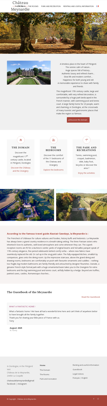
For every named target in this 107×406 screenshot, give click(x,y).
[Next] (101, 205)
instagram (22, 383)
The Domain (45, 370)
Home (42, 365)
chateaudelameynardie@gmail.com (23, 380)
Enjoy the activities (86, 173)
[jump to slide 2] (52, 46)
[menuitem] (20, 6)
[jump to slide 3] (55, 46)
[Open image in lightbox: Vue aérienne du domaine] (51, 218)
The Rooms (44, 374)
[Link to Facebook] (94, 399)
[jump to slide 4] (58, 46)
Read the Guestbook (91, 297)
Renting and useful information (86, 365)
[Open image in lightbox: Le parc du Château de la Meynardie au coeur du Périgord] (104, 218)
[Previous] (6, 205)
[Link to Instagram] (98, 399)
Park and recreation (48, 379)
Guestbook (77, 369)
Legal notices (78, 374)
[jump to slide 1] (49, 46)
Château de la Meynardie (26, 399)
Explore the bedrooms (53, 169)
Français (76, 378)
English (85, 378)
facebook (11, 383)
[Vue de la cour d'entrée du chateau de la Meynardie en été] (29, 73)
